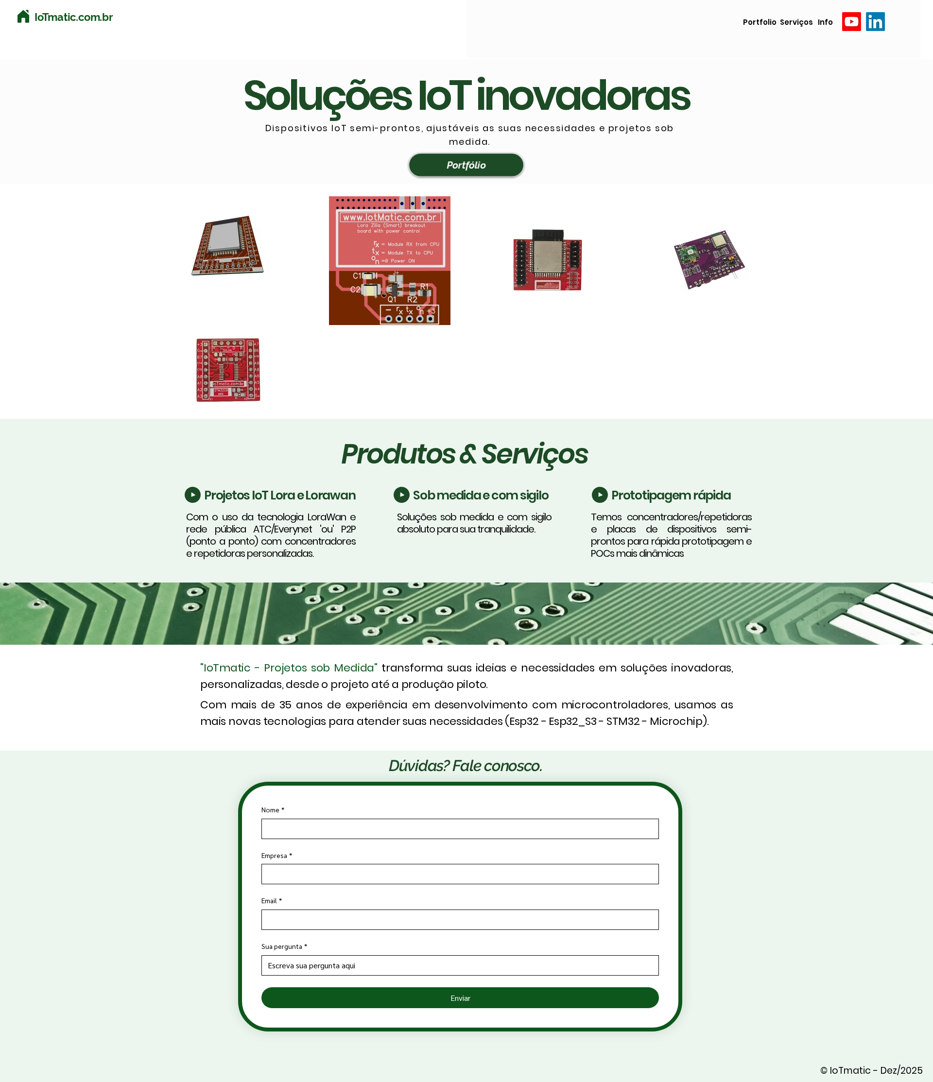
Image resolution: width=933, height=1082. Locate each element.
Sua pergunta (284, 946)
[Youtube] (851, 21)
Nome (272, 809)
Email (271, 900)
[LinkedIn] (875, 21)
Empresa (276, 855)
